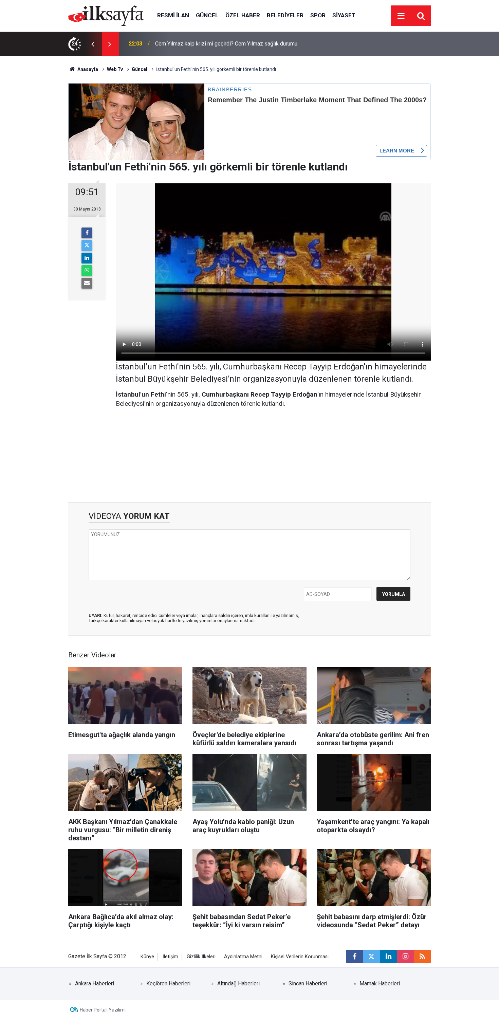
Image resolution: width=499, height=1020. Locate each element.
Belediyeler (285, 15)
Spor (318, 15)
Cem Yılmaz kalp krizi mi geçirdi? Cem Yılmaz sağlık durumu (226, 43)
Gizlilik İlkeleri (201, 957)
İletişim (170, 957)
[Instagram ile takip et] (405, 956)
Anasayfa (87, 69)
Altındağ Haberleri (238, 983)
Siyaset (343, 15)
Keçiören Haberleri (168, 983)
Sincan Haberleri (308, 983)
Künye (147, 957)
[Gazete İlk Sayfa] (106, 15)
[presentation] (92, 44)
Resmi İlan (173, 15)
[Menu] (401, 16)
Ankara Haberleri (94, 983)
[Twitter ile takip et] (371, 956)
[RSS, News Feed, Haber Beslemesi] (422, 956)
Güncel (207, 15)
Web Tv (115, 69)
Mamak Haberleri (379, 983)
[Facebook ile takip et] (354, 956)
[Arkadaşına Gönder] (86, 283)
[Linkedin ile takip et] (388, 956)
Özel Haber (242, 15)
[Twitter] (86, 245)
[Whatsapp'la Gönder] (86, 270)
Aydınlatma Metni (243, 957)
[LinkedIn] (86, 258)
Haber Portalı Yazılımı (103, 1010)
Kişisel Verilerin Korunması (300, 957)
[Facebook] (86, 232)
